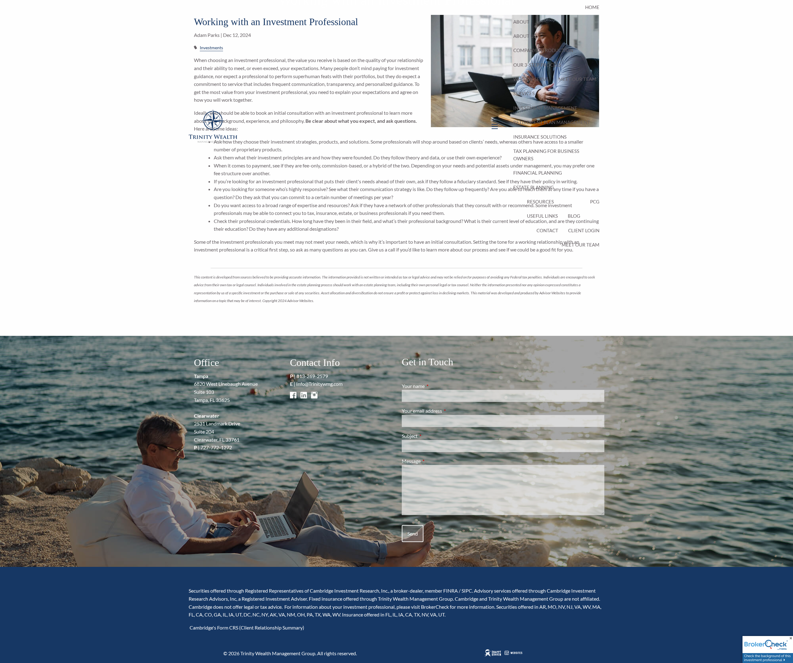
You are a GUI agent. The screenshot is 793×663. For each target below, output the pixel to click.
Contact (547, 230)
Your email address (444, 411)
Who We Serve (531, 79)
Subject (432, 436)
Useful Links (542, 216)
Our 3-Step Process (537, 65)
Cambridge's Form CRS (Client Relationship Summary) (246, 627)
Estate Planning (533, 187)
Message (433, 461)
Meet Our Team (577, 79)
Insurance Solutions (540, 137)
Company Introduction (543, 50)
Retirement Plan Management (551, 122)
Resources (540, 201)
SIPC (467, 591)
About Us (524, 36)
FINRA (450, 591)
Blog (574, 216)
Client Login (583, 230)
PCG (594, 201)
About (521, 21)
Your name (435, 386)
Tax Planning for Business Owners (546, 154)
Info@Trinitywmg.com (319, 384)
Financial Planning (537, 173)
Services (524, 93)
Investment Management (545, 108)
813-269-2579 (312, 376)
